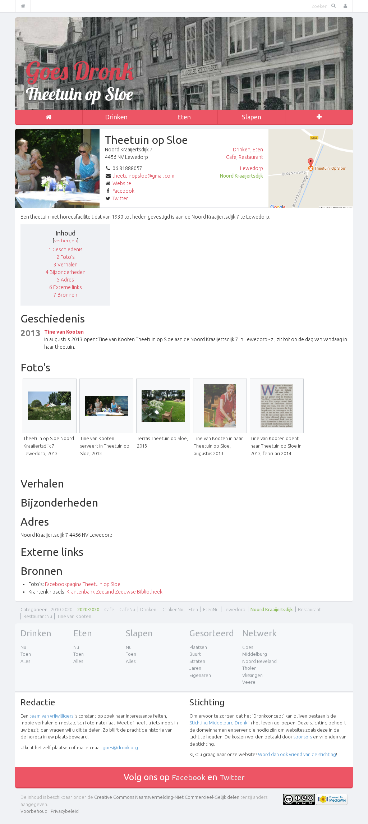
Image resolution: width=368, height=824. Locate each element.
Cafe (231, 157)
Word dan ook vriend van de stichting (297, 754)
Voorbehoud (33, 811)
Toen (25, 653)
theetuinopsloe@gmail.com (143, 176)
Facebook (123, 191)
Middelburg (254, 653)
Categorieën (33, 609)
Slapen (251, 116)
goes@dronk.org (120, 747)
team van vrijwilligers (51, 715)
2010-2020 (61, 609)
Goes (247, 647)
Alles (25, 661)
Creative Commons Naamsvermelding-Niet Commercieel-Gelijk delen (166, 797)
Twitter (120, 198)
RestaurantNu (37, 616)
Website (121, 183)
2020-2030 (88, 609)
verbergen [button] (65, 240)
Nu (23, 647)
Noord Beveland (259, 661)
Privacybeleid (65, 811)
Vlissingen (252, 675)
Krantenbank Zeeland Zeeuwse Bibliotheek (114, 592)
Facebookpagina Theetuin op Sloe (82, 584)
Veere (249, 682)
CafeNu (127, 609)
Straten (197, 661)
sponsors (303, 736)
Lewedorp (251, 168)
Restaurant (251, 157)
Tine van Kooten (64, 332)
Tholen (249, 667)
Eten (184, 116)
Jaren (195, 667)
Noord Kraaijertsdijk (241, 176)
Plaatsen (198, 647)
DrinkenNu (172, 609)
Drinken (116, 116)
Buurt (195, 653)
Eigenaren (200, 675)
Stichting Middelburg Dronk (218, 722)
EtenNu (210, 609)
